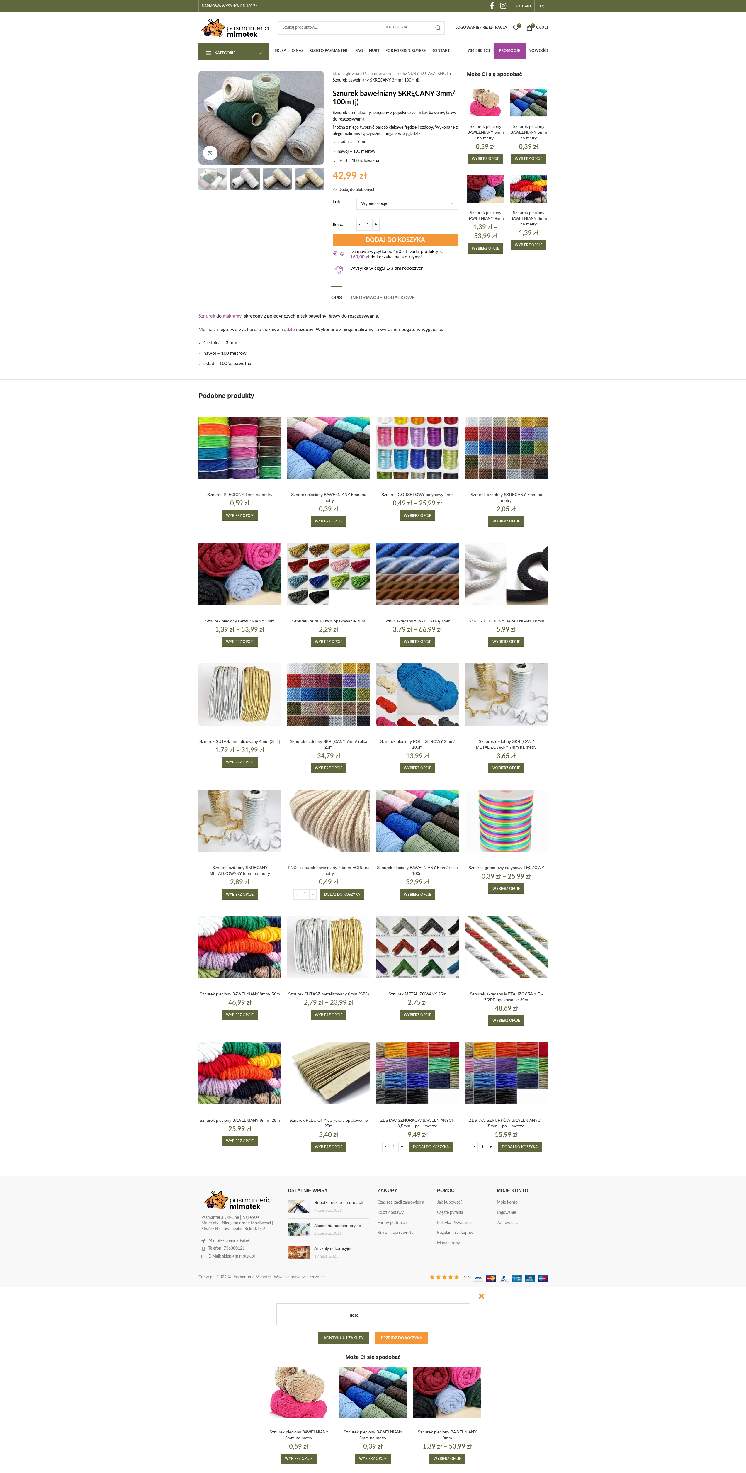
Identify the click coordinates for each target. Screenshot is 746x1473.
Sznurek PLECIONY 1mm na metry (239, 494)
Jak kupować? (449, 1202)
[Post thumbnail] (299, 1207)
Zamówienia (508, 1223)
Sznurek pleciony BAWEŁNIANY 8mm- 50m (240, 994)
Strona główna (346, 74)
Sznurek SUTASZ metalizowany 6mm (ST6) (328, 994)
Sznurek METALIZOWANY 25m (417, 994)
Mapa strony (448, 1243)
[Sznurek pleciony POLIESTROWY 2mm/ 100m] (417, 694)
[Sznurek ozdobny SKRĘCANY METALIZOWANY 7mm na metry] (506, 694)
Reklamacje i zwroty (395, 1233)
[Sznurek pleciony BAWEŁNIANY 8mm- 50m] (239, 947)
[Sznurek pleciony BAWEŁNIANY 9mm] (485, 188)
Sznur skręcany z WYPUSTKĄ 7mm (417, 621)
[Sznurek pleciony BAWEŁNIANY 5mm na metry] (485, 102)
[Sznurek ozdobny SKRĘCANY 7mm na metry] (506, 447)
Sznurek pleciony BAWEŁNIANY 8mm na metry (528, 218)
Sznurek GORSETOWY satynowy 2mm (417, 494)
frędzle (287, 329)
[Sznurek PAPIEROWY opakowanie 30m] (328, 573)
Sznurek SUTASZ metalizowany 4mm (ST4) (239, 741)
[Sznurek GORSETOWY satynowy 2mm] (417, 447)
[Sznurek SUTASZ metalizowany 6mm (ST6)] (328, 947)
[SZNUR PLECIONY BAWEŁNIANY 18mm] (506, 573)
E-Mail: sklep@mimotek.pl (231, 1256)
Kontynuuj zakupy (343, 1338)
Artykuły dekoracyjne (333, 1248)
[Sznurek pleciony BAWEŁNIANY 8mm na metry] (528, 188)
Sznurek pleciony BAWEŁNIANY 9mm (240, 621)
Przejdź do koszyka (401, 1338)
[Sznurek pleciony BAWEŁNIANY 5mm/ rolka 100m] (417, 820)
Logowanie (506, 1213)
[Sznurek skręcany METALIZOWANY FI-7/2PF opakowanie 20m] (506, 947)
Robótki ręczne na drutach (338, 1202)
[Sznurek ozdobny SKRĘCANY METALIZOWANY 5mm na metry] (239, 820)
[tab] (336, 295)
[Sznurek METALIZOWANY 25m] (417, 947)
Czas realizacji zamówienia (401, 1202)
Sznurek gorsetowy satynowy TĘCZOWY (506, 867)
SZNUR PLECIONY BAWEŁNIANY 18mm (506, 621)
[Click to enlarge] (210, 153)
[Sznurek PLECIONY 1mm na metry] (239, 447)
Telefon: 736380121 (226, 1248)
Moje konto (507, 1202)
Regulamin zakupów (455, 1233)
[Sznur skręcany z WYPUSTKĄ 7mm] (417, 573)
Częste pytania (450, 1213)
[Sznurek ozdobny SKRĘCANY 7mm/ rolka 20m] (328, 694)
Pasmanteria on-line (381, 74)
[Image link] (238, 1199)
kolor (338, 201)
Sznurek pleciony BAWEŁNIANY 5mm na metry (485, 132)
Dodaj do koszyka (395, 240)
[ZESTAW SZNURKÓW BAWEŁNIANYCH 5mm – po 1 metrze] (506, 1073)
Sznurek (206, 316)
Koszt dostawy (391, 1213)
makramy (232, 316)
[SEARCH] (438, 28)
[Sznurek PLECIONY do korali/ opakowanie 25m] (328, 1073)
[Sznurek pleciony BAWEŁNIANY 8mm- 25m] (239, 1073)
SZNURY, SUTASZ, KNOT (426, 74)
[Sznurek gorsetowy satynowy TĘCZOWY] (506, 820)
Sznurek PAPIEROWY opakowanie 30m (328, 621)
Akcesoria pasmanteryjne (337, 1225)
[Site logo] (235, 28)
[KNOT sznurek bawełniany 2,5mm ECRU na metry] (328, 820)
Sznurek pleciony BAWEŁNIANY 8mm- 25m (240, 1120)
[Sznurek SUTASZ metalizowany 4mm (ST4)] (239, 694)
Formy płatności (392, 1223)
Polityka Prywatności (455, 1223)
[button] (342, 894)
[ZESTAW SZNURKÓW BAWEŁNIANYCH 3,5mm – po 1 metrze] (417, 1073)
